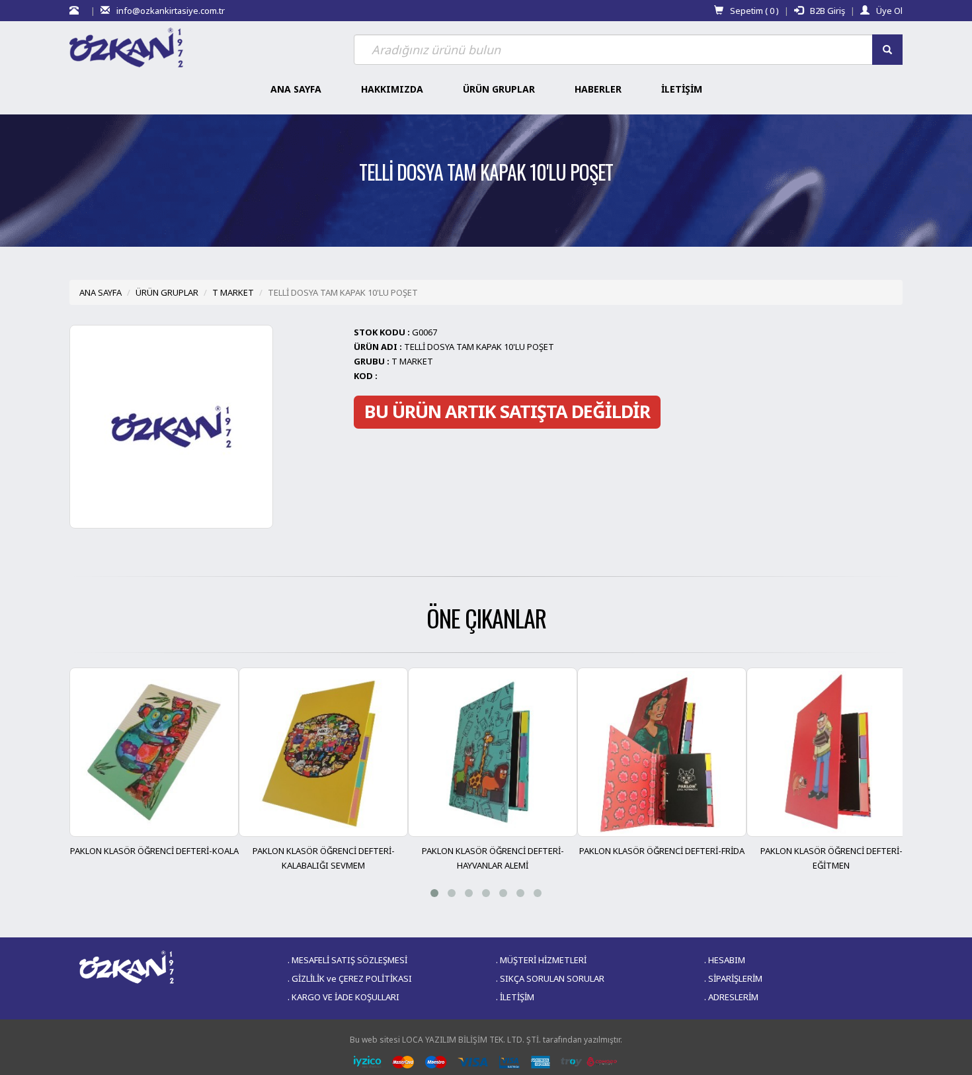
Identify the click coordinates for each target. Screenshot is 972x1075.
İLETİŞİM (517, 997)
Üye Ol (889, 11)
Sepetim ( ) (754, 11)
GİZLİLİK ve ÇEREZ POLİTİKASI (352, 978)
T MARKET (233, 292)
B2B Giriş (827, 11)
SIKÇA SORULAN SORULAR (552, 978)
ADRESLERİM (733, 997)
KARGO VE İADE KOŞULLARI (345, 997)
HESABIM (726, 960)
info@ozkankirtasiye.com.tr (170, 11)
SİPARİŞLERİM (735, 978)
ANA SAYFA (100, 292)
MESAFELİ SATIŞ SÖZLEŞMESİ (349, 960)
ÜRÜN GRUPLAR (167, 292)
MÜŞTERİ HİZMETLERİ (543, 960)
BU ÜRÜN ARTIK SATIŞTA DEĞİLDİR (507, 411)
